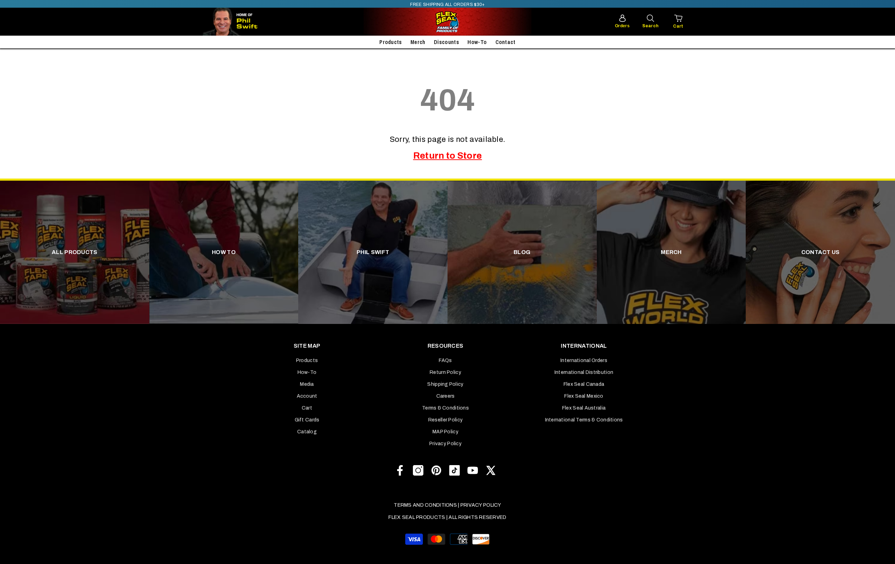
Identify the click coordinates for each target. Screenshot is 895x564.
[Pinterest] (436, 470)
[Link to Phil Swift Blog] (252, 22)
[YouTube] (473, 470)
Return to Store (447, 155)
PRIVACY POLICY (480, 505)
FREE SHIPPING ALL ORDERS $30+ (447, 4)
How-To (477, 42)
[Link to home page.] (447, 22)
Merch (417, 42)
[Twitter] (491, 470)
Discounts (446, 42)
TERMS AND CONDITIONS (425, 505)
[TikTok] (454, 470)
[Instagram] (418, 470)
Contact (505, 42)
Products (390, 42)
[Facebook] (400, 470)
